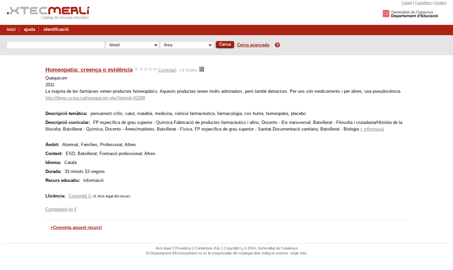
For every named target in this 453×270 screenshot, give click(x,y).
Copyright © (80, 195)
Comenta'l (167, 70)
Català (407, 3)
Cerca (225, 44)
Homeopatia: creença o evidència (89, 69)
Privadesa (183, 248)
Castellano (423, 3)
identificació (56, 29)
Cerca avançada (253, 44)
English (440, 3)
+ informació (372, 129)
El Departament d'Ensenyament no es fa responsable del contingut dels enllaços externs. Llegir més (226, 253)
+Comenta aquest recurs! (76, 227)
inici (11, 29)
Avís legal (163, 248)
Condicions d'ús (207, 248)
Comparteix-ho (59, 209)
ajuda (29, 29)
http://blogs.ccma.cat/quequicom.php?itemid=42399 (95, 97)
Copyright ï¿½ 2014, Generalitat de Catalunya (260, 248)
